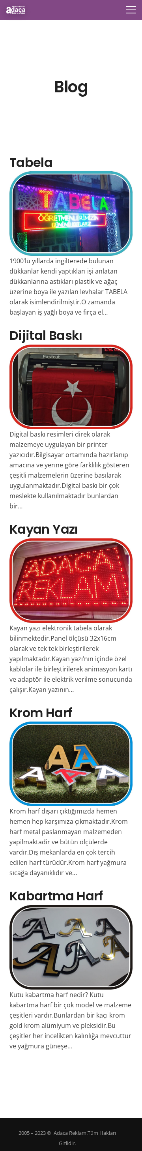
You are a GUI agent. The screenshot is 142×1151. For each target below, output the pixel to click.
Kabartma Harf (56, 896)
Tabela (30, 162)
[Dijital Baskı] (71, 349)
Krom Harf (40, 713)
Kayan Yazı (43, 529)
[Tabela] (71, 176)
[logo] (15, 10)
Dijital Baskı (45, 335)
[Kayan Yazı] (71, 543)
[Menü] (131, 10)
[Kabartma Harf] (71, 910)
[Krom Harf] (71, 726)
